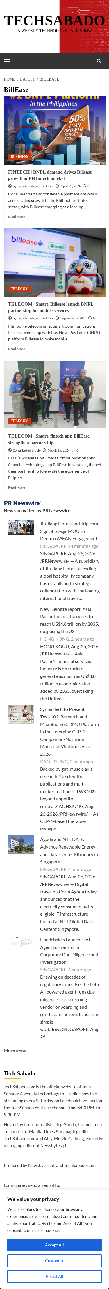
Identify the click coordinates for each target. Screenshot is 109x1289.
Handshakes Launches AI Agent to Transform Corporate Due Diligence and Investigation (69, 951)
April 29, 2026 (70, 186)
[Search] (99, 61)
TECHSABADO (54, 20)
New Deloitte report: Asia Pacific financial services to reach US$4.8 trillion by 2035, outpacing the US (69, 620)
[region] (54, 1239)
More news (15, 1050)
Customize (54, 1260)
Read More (16, 216)
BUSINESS (19, 157)
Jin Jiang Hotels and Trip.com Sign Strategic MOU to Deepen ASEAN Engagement (69, 531)
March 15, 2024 (59, 450)
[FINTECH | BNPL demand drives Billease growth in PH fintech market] (55, 130)
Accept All (54, 1244)
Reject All (54, 1276)
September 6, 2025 (73, 318)
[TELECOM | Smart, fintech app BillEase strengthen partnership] (55, 394)
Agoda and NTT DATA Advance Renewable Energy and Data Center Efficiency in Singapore (69, 850)
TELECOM (19, 289)
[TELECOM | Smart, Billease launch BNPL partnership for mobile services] (55, 262)
